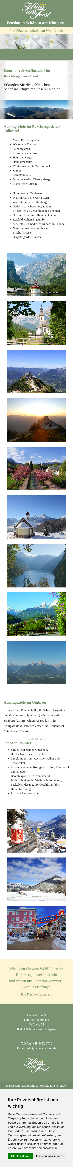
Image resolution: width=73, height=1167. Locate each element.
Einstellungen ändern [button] (49, 1155)
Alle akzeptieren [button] (20, 1155)
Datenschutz (30, 1085)
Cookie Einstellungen (53, 1085)
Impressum (13, 1085)
